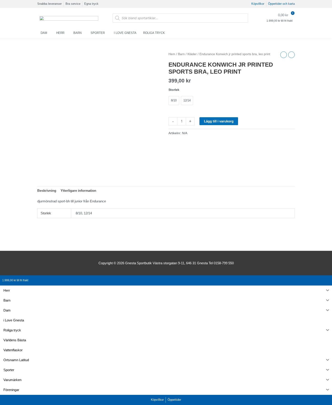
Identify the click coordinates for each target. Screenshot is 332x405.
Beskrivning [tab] (46, 190)
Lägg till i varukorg (219, 121)
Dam (44, 33)
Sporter (98, 33)
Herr (60, 33)
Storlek (173, 89)
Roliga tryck (154, 33)
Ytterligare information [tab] (78, 190)
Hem (171, 54)
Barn (77, 33)
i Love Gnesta (125, 33)
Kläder (192, 54)
